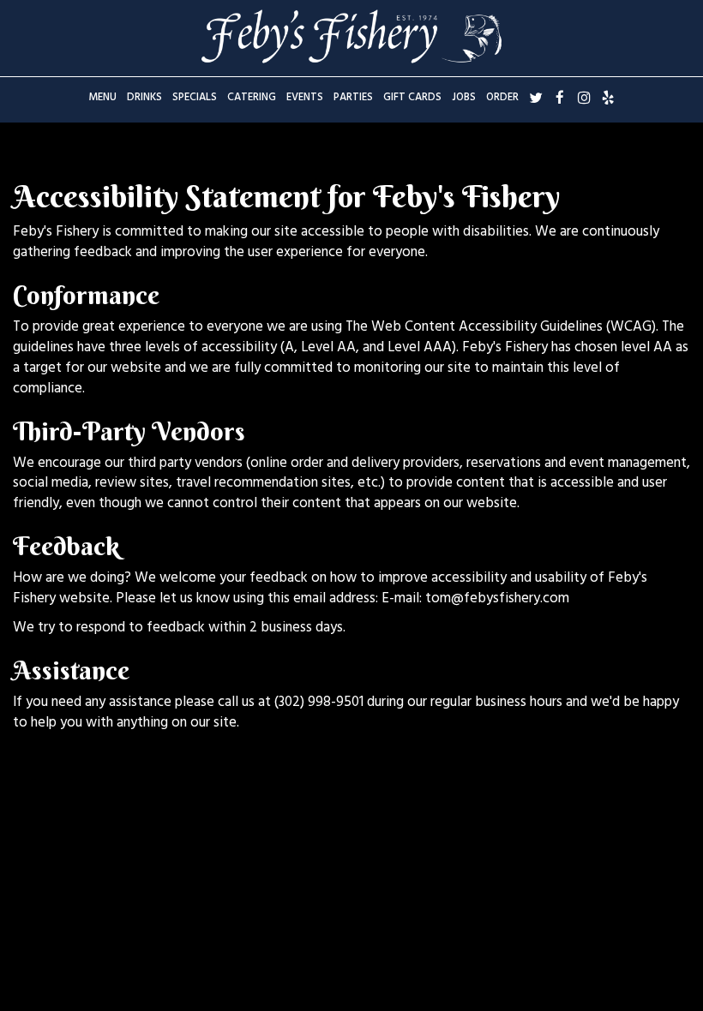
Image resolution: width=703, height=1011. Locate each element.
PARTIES (353, 98)
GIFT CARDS (412, 98)
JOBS (464, 98)
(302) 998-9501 (319, 703)
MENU (102, 98)
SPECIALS (194, 98)
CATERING (251, 98)
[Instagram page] (584, 97)
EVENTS (304, 98)
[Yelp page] (608, 97)
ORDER (502, 98)
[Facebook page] (560, 97)
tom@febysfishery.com (497, 599)
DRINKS (144, 98)
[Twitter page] (536, 97)
